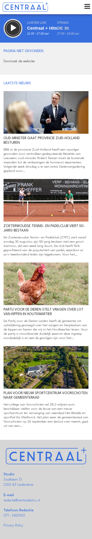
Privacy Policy (13, 525)
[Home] (25, 7)
